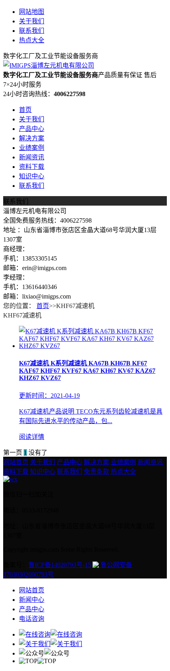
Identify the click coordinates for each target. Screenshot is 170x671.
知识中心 (31, 176)
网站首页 (15, 462)
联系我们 (31, 30)
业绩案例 (31, 147)
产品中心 (31, 128)
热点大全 (31, 40)
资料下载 (31, 166)
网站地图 (31, 11)
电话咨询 (31, 618)
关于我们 (31, 21)
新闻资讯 (31, 157)
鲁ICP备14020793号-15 (59, 564)
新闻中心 (31, 599)
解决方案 (31, 138)
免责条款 (96, 471)
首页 (25, 109)
